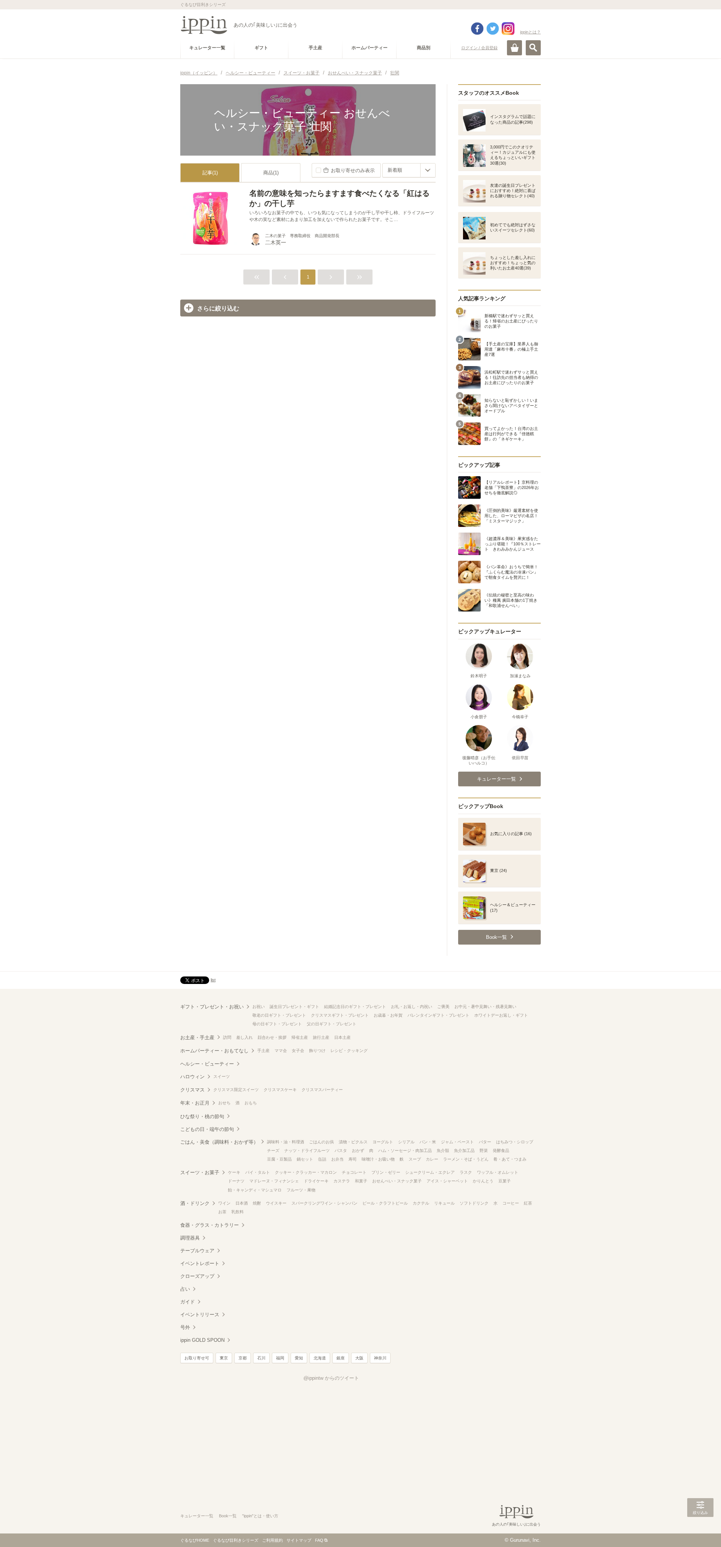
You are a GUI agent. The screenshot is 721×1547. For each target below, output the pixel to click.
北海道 (320, 1358)
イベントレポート (199, 1263)
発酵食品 (501, 1150)
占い (185, 1289)
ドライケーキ (316, 1181)
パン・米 (427, 1142)
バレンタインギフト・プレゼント (438, 1015)
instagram (508, 28)
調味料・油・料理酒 (285, 1142)
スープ (415, 1159)
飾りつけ (317, 1050)
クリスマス (192, 1090)
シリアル (406, 1142)
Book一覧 (228, 1516)
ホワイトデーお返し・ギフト (501, 1015)
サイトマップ (299, 1540)
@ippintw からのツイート (331, 1378)
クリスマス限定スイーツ (236, 1089)
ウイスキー (276, 1203)
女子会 (298, 1050)
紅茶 (528, 1203)
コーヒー (510, 1203)
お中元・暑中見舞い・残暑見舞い (485, 1006)
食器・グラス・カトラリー (209, 1225)
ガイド (187, 1302)
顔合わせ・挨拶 (272, 1037)
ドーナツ (236, 1181)
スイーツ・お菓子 (199, 1172)
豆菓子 (504, 1181)
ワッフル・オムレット (497, 1172)
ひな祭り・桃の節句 (202, 1116)
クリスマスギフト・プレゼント (340, 1015)
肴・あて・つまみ (509, 1159)
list (213, 980)
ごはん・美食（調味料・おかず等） (219, 1142)
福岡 (280, 1358)
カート (514, 47)
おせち (224, 1102)
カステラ (341, 1181)
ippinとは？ (530, 32)
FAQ (319, 1540)
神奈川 (380, 1358)
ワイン (224, 1203)
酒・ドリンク (195, 1203)
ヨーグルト (383, 1142)
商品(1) (271, 173)
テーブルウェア (197, 1250)
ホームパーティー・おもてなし (214, 1051)
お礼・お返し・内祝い (411, 1006)
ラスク (466, 1172)
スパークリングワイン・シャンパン (324, 1203)
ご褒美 (443, 1006)
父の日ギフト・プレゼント (331, 1024)
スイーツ (221, 1076)
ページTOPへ (700, 1530)
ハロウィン (192, 1076)
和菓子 (361, 1181)
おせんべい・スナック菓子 (397, 1181)
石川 (261, 1358)
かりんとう (483, 1181)
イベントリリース (199, 1314)
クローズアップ (197, 1276)
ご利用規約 (272, 1540)
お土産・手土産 (197, 1037)
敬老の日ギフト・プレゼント (279, 1015)
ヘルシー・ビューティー (207, 1064)
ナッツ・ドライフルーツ (307, 1150)
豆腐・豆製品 (279, 1159)
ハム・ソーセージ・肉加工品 (405, 1150)
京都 (242, 1358)
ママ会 (281, 1050)
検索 (533, 47)
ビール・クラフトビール (385, 1203)
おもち (250, 1102)
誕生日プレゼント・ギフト (294, 1006)
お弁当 (337, 1159)
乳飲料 (237, 1211)
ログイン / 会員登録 (479, 47)
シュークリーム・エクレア (430, 1172)
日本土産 (342, 1037)
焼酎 (257, 1203)
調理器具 (190, 1238)
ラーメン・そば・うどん (466, 1159)
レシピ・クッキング (349, 1050)
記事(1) (210, 173)
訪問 (227, 1037)
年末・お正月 (195, 1103)
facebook (477, 28)
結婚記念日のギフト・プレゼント (355, 1006)
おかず (358, 1150)
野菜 (484, 1150)
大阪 (359, 1358)
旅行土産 (321, 1037)
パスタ (341, 1150)
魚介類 (443, 1150)
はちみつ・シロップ (514, 1142)
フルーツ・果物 (301, 1190)
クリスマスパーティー (322, 1089)
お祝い (258, 1006)
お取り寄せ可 (196, 1358)
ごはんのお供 (321, 1142)
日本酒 (241, 1203)
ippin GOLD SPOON (202, 1340)
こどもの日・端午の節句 (207, 1129)
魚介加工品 (464, 1150)
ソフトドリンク (474, 1203)
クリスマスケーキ (280, 1089)
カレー (432, 1159)
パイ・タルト (257, 1172)
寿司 (352, 1159)
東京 (224, 1358)
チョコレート (354, 1172)
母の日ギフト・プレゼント (277, 1024)
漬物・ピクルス (353, 1142)
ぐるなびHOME (194, 1540)
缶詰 (322, 1159)
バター (485, 1142)
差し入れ (244, 1037)
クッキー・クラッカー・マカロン (306, 1172)
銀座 (340, 1358)
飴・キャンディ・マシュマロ (255, 1190)
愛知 (299, 1358)
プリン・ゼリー (385, 1172)
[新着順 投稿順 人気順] (409, 170)
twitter (492, 28)
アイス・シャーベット (447, 1181)
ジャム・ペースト (457, 1142)
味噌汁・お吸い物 (378, 1159)
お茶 (222, 1211)
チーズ (273, 1150)
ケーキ (234, 1172)
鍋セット (305, 1159)
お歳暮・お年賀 (388, 1015)
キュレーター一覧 (196, 1516)
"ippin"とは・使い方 (260, 1516)
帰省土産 (299, 1037)
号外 (185, 1327)
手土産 (263, 1050)
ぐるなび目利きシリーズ (235, 1540)
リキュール (444, 1203)
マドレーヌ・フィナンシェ (274, 1181)
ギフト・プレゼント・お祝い (212, 1007)
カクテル (421, 1203)
